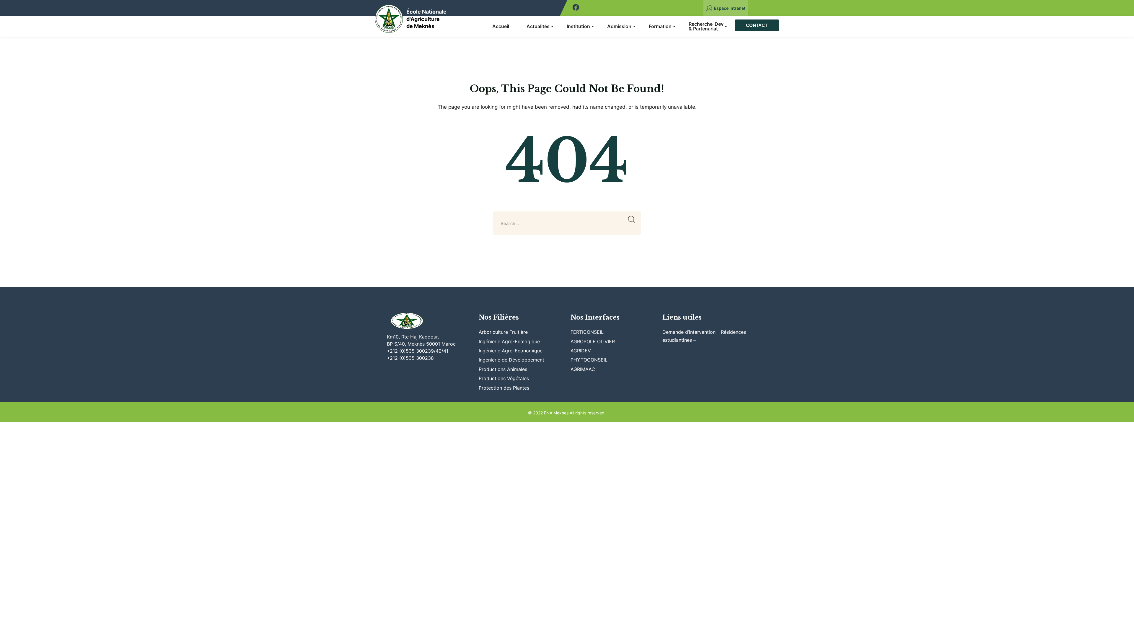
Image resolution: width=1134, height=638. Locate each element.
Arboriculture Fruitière (503, 332)
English (775, 7)
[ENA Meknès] (389, 17)
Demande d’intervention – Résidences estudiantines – (704, 336)
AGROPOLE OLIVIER (593, 341)
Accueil (500, 26)
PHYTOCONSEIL (589, 360)
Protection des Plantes (504, 388)
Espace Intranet (729, 8)
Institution (578, 26)
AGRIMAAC (583, 369)
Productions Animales (503, 369)
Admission (619, 26)
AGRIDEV (581, 351)
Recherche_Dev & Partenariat (706, 26)
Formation (660, 26)
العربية (758, 7)
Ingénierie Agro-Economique (510, 351)
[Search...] (632, 219)
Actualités (538, 26)
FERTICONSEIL (587, 332)
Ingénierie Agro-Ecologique (509, 341)
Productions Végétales (504, 378)
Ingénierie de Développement (511, 360)
